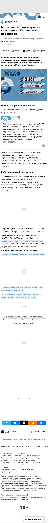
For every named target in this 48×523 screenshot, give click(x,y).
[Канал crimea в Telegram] (6, 423)
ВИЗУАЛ (41, 439)
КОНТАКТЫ (38, 446)
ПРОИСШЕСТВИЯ (30, 439)
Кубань (31, 323)
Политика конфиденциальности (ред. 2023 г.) (18, 469)
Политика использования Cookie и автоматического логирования (22, 466)
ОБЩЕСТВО (18, 439)
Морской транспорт (38, 320)
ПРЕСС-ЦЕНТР (17, 446)
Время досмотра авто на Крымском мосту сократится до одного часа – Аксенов (21, 296)
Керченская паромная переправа (16, 316)
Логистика (17, 323)
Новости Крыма (14, 320)
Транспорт (25, 320)
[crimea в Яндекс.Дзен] (24, 423)
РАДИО (28, 446)
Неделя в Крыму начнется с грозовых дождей (23, 254)
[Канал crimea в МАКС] (41, 423)
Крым (5, 320)
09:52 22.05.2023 (6, 44)
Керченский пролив (36, 316)
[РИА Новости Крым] (9, 22)
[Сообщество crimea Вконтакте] (15, 423)
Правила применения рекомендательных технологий (22, 472)
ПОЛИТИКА (7, 439)
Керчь (25, 323)
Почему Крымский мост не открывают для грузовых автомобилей (22, 289)
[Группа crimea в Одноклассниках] (32, 423)
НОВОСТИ (5, 446)
